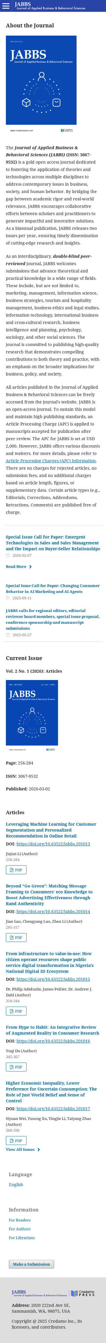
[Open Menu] (6, 6)
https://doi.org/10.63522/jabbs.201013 (53, 844)
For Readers (20, 1220)
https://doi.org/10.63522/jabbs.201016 (53, 1041)
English (16, 1184)
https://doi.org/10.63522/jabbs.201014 (53, 911)
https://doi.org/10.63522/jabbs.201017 (53, 1108)
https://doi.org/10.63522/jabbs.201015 (53, 979)
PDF (18, 869)
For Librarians (22, 1237)
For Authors (20, 1228)
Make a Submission (31, 1264)
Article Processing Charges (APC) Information (51, 460)
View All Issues (20, 1149)
